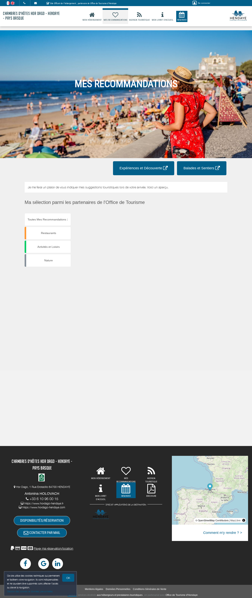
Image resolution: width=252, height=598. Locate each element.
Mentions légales (94, 589)
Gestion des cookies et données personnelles (30, 591)
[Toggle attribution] (243, 520)
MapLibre (235, 520)
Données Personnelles (118, 589)
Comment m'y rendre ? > (222, 533)
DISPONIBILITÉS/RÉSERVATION (42, 520)
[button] (42, 548)
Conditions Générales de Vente (149, 589)
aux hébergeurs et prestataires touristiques (120, 595)
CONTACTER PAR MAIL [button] (44, 533)
